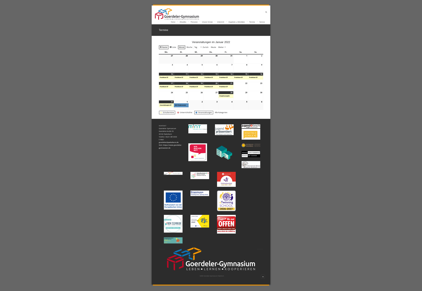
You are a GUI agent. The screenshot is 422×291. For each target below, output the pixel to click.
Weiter (221, 47)
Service (262, 21)
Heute (213, 47)
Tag (195, 47)
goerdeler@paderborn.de (168, 142)
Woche (189, 47)
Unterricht (220, 21)
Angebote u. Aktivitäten (236, 21)
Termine (252, 21)
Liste (173, 47)
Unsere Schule (207, 21)
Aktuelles (183, 21)
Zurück (205, 47)
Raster (164, 47)
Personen (194, 21)
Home (173, 21)
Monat (181, 47)
